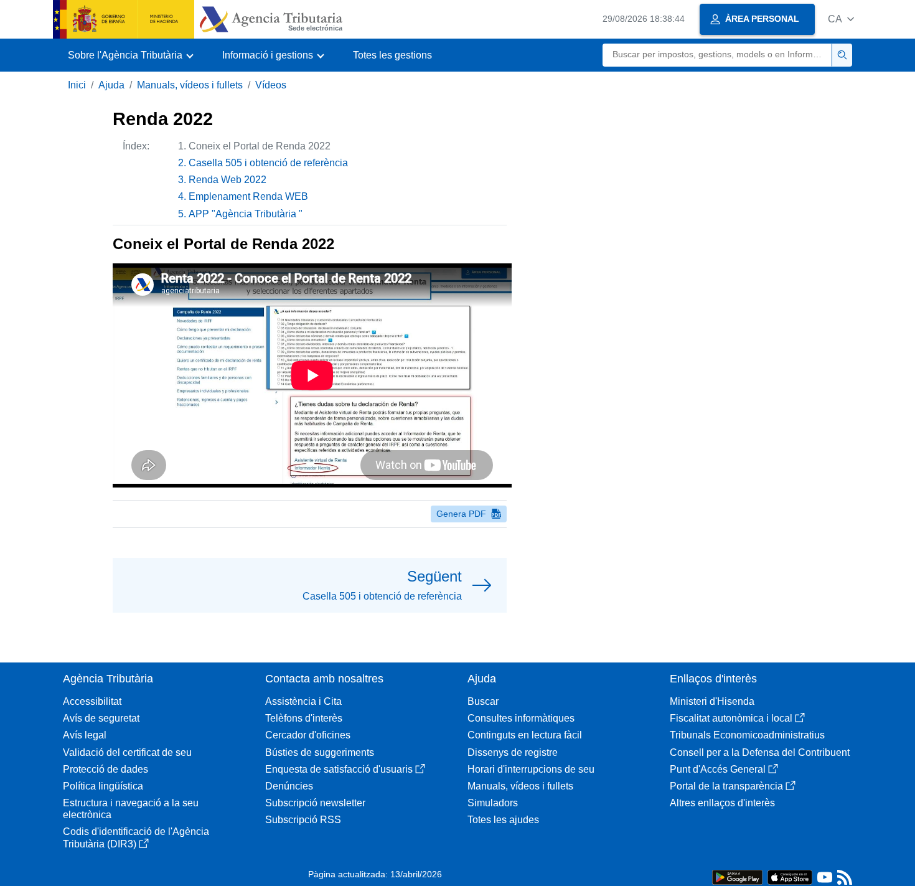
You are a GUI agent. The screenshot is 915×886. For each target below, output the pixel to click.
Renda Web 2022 (227, 179)
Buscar (483, 701)
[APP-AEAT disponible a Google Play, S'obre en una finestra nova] (737, 876)
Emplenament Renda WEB (248, 196)
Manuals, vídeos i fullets (190, 85)
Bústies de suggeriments (319, 752)
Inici (77, 85)
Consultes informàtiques (521, 718)
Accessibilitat (92, 701)
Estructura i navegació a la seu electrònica (131, 809)
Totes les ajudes (503, 819)
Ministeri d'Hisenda (712, 701)
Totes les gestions (392, 55)
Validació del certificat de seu (127, 752)
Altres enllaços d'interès (722, 803)
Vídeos (270, 85)
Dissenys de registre (512, 752)
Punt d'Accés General (718, 769)
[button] (841, 19)
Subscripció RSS (303, 819)
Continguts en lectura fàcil (524, 735)
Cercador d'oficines (307, 735)
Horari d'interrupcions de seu (530, 769)
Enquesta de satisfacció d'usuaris (339, 769)
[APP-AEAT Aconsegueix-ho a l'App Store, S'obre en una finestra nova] (789, 876)
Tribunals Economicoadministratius (747, 735)
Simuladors (492, 803)
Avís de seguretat (101, 718)
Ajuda (111, 85)
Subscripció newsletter (315, 803)
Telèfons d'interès (303, 718)
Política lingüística (103, 786)
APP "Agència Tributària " (246, 214)
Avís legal (84, 735)
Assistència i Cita (303, 701)
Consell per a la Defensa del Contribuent (760, 752)
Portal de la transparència (726, 786)
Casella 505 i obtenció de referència (268, 163)
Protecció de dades (105, 769)
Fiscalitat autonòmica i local (731, 718)
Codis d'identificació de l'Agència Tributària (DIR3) (136, 837)
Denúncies (289, 786)
